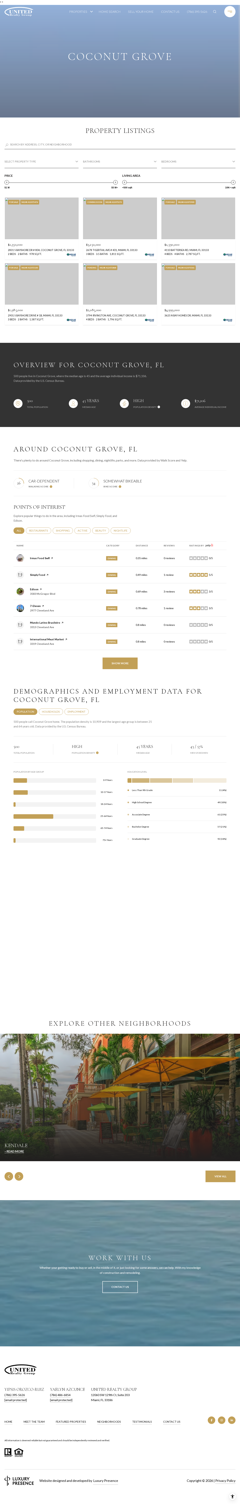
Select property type (20, 161)
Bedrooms (168, 161)
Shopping (64, 530)
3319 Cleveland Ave (42, 643)
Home (8, 1421)
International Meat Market (47, 639)
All (20, 530)
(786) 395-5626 (197, 11)
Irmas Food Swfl (40, 558)
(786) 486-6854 (60, 1395)
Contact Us (171, 1421)
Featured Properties (71, 1421)
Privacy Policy (225, 1481)
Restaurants (40, 530)
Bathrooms (91, 161)
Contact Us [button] (120, 1286)
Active (84, 530)
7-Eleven (35, 605)
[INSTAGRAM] (221, 1420)
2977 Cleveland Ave (42, 610)
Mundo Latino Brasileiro (45, 622)
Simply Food (37, 574)
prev (8, 1176)
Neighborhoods (109, 1421)
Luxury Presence (105, 1481)
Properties (78, 11)
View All (220, 1176)
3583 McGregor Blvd (42, 593)
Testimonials (142, 1421)
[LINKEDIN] (232, 1420)
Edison (34, 589)
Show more (120, 663)
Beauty (102, 530)
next (19, 1176)
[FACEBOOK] (211, 1420)
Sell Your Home (141, 11)
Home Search (110, 11)
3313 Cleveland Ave (42, 627)
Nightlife (122, 530)
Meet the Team (34, 1421)
